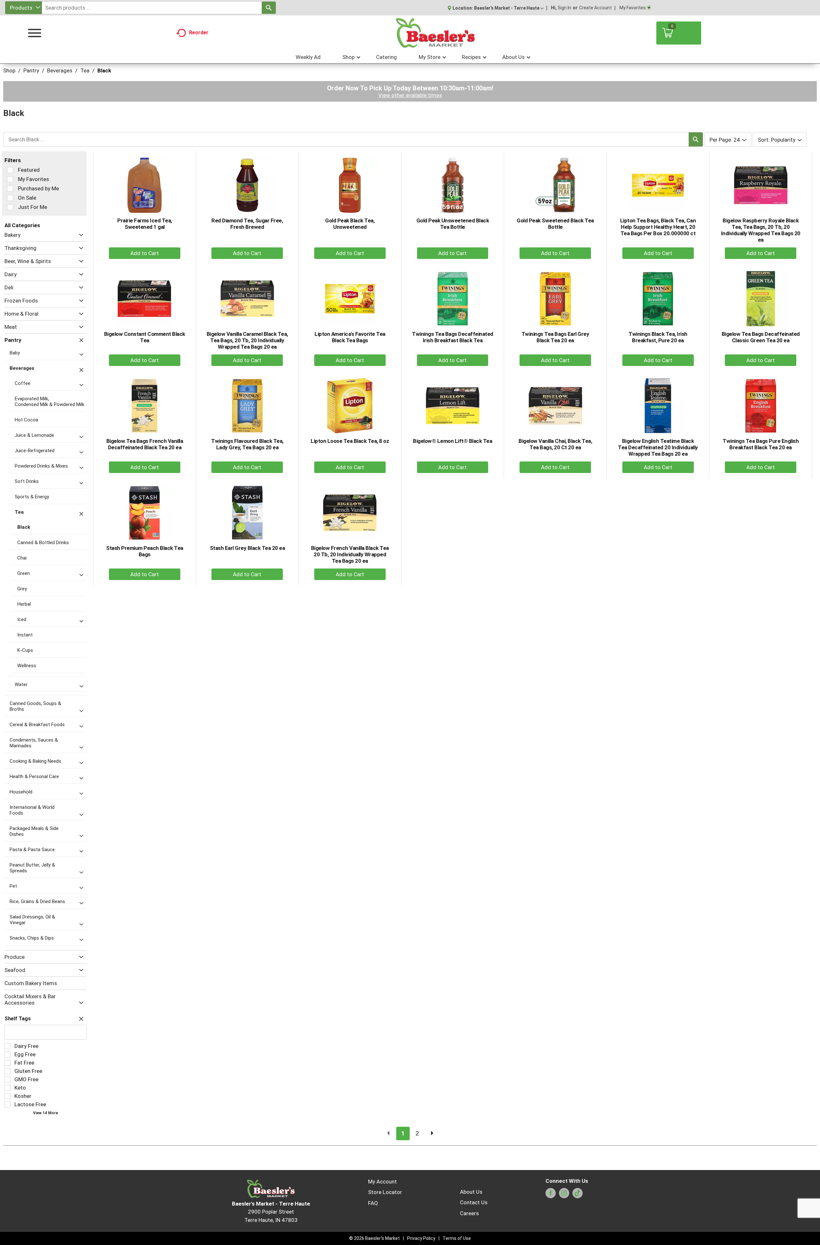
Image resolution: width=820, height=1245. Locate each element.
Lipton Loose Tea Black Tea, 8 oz (350, 441)
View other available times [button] (410, 95)
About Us (471, 1192)
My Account (382, 1181)
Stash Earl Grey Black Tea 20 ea (247, 548)
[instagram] (564, 1195)
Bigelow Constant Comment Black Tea (144, 337)
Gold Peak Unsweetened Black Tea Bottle (452, 223)
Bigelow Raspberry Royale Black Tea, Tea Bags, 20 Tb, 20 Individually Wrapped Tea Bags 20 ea (760, 230)
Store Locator (385, 1192)
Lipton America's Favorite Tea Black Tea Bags (350, 337)
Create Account (595, 7)
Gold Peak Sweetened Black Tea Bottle (555, 223)
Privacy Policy (421, 1238)
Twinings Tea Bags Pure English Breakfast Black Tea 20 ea (761, 444)
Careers (469, 1213)
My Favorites (632, 7)
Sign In (564, 7)
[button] (509, 8)
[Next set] (432, 1133)
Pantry (31, 70)
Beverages (59, 70)
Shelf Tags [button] (17, 1019)
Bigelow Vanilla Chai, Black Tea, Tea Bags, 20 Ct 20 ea (555, 444)
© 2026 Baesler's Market (374, 1238)
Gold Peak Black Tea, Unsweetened (349, 223)
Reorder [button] (199, 32)
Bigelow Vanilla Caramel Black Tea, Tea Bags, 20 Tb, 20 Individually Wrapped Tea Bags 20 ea (247, 340)
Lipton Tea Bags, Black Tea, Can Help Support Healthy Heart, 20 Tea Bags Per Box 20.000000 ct (658, 227)
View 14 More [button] (45, 1113)
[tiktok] (577, 1195)
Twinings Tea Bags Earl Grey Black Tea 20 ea (555, 337)
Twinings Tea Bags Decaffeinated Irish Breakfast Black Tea (452, 337)
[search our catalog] (269, 8)
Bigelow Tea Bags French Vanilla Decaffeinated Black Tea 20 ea (144, 444)
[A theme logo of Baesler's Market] (435, 33)
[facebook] (550, 1195)
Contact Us (474, 1202)
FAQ (373, 1203)
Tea (84, 70)
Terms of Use (457, 1238)
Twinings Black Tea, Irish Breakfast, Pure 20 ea (657, 337)
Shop (9, 70)
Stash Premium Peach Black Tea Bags (144, 551)
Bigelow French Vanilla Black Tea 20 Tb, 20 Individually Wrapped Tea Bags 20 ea (350, 554)
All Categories (22, 225)
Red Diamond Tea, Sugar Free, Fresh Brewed (247, 223)
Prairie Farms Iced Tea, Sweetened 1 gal (144, 223)
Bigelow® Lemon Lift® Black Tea (452, 441)
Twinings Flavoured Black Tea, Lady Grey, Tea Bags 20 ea (247, 444)
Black (104, 70)
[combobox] (23, 7)
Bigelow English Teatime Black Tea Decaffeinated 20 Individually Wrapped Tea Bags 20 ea (658, 447)
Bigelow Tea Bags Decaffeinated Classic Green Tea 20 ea (761, 337)
